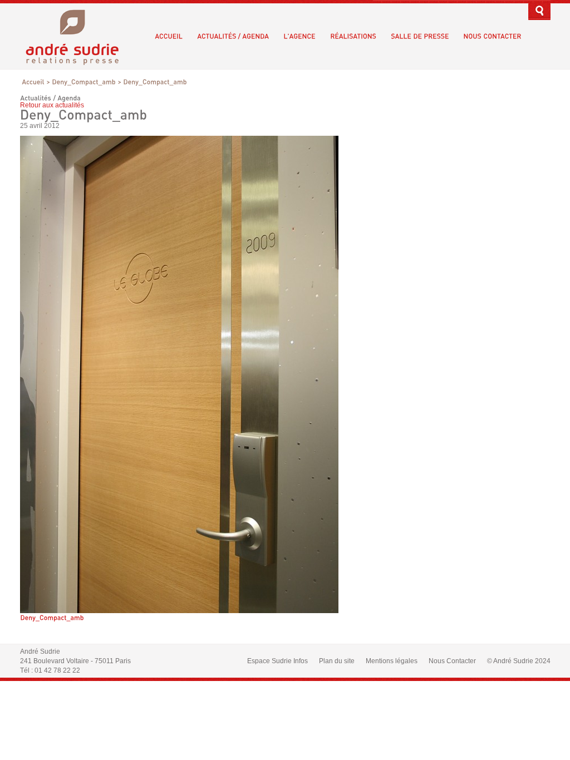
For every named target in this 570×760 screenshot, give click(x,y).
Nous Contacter (452, 661)
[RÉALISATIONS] (353, 36)
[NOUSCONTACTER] (492, 36)
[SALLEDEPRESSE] (420, 36)
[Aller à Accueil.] (33, 82)
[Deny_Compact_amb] (179, 611)
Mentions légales (391, 661)
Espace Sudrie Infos (277, 661)
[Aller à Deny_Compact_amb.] (84, 82)
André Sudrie (78, 35)
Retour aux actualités (52, 105)
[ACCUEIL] (169, 36)
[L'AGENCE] (299, 36)
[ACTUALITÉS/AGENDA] (233, 36)
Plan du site (337, 661)
